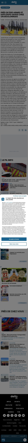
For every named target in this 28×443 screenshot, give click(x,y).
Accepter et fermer (14, 239)
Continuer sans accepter (20, 196)
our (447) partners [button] (8, 202)
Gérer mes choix (14, 244)
